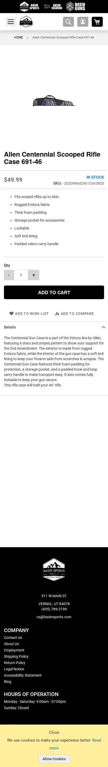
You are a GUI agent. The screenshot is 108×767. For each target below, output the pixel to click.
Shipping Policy (16, 656)
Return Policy (14, 663)
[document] (54, 749)
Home (18, 37)
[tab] (54, 326)
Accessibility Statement (23, 675)
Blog (7, 682)
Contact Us (13, 637)
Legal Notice (14, 669)
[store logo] (32, 22)
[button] (82, 22)
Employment (14, 650)
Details (10, 327)
